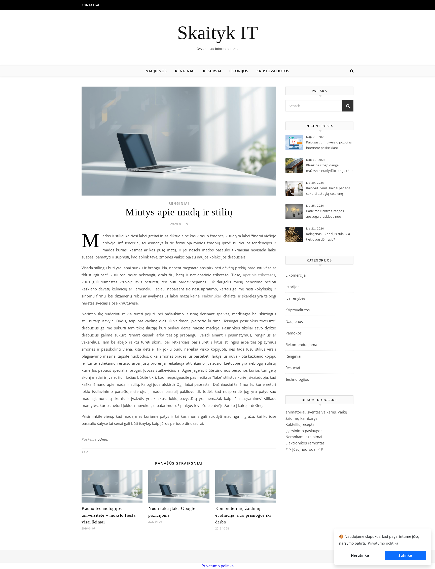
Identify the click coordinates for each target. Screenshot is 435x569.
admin (103, 439)
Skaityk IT (217, 32)
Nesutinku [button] (360, 555)
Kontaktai (90, 5)
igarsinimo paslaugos (303, 430)
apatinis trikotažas (259, 274)
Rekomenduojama (301, 344)
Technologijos (297, 379)
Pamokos (293, 332)
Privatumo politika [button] (383, 543)
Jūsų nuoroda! (304, 449)
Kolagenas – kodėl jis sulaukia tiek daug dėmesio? (328, 237)
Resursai (212, 70)
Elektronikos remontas (304, 442)
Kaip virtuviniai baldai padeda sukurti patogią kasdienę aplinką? (328, 191)
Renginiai (185, 70)
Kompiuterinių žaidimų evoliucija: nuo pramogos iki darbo (243, 515)
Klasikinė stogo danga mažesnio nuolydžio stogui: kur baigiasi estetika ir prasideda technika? (329, 168)
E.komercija (295, 275)
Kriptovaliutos (273, 70)
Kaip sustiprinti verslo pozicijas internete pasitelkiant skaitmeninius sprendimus (329, 145)
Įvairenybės (295, 298)
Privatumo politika (218, 565)
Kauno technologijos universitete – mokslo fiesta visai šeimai (108, 515)
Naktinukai (211, 295)
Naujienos (156, 70)
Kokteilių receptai (300, 424)
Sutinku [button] (405, 555)
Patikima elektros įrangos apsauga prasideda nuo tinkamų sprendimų (325, 214)
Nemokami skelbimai (303, 436)
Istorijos (238, 70)
